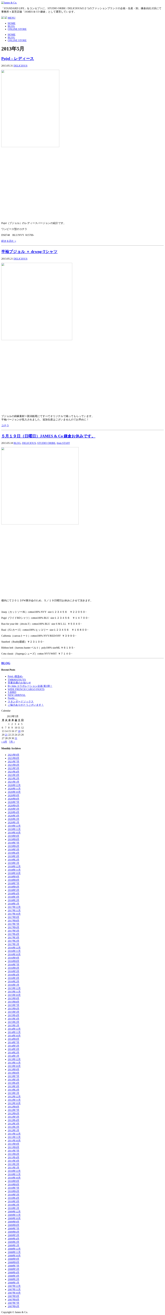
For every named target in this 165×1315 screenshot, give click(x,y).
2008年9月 (13, 1259)
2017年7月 (13, 924)
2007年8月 (13, 1299)
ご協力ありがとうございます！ (26, 705)
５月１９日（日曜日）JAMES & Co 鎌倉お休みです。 (48, 436)
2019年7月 (13, 842)
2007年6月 (13, 1306)
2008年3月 (13, 1276)
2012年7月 (13, 1110)
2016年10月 (14, 954)
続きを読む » (8, 241)
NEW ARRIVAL (17, 695)
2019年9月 (13, 836)
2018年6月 (13, 886)
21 (6, 734)
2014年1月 (13, 1056)
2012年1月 (13, 1130)
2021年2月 (13, 778)
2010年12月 (14, 1171)
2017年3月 (13, 937)
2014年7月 (13, 1042)
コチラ (5, 425)
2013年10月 (14, 1066)
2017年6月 (13, 927)
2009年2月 (13, 1242)
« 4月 (4, 741)
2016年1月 (13, 985)
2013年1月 (13, 1093)
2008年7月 (13, 1265)
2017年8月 (13, 920)
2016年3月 (13, 978)
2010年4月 (13, 1198)
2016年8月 (13, 961)
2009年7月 (13, 1228)
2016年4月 (13, 974)
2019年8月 (13, 839)
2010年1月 (13, 1208)
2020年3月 (13, 815)
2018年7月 (13, 883)
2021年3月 (13, 775)
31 (16, 738)
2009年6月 (13, 1232)
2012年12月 (14, 1096)
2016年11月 (14, 951)
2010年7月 (13, 1188)
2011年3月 (13, 1161)
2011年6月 (13, 1154)
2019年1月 (13, 863)
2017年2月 (13, 941)
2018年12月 (14, 866)
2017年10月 (14, 913)
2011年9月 (13, 1144)
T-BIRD (12, 692)
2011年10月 (14, 1140)
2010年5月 (13, 1194)
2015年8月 (13, 1001)
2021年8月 (13, 758)
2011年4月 (13, 1157)
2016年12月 (14, 947)
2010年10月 (14, 1177)
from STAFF (63, 443)
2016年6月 (13, 968)
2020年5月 (13, 809)
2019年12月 (14, 826)
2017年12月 (14, 907)
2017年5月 (13, 930)
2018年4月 (13, 893)
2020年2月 (13, 819)
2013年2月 (13, 1089)
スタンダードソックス (21, 701)
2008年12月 (14, 1248)
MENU (11, 17)
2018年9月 (13, 876)
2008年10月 (14, 1255)
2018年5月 (13, 890)
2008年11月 (14, 1252)
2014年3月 (13, 1049)
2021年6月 (13, 765)
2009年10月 (14, 1218)
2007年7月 (13, 1303)
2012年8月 (13, 1106)
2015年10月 (14, 995)
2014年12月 (14, 1029)
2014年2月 (13, 1052)
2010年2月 (13, 1204)
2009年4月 (13, 1238)
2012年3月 (13, 1123)
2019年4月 (13, 853)
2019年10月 (14, 832)
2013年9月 (13, 1069)
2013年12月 (14, 1059)
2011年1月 (13, 1167)
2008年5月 (13, 1269)
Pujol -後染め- (15, 676)
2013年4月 (13, 1083)
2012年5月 (13, 1117)
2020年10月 (14, 792)
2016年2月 (13, 981)
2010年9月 (13, 1181)
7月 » (12, 741)
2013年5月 (13, 1079)
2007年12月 (14, 1286)
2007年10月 (14, 1292)
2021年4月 (13, 771)
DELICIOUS (20, 65)
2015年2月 (13, 1022)
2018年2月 (13, 900)
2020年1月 (13, 822)
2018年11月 (14, 870)
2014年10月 (14, 1035)
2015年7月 (13, 1005)
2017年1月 (13, 944)
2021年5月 (13, 768)
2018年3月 (13, 897)
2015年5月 (13, 1012)
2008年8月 (13, 1262)
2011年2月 (13, 1164)
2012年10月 (14, 1103)
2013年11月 (14, 1062)
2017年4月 (13, 934)
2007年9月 (13, 1296)
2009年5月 (13, 1235)
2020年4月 (13, 812)
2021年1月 (13, 782)
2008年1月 (13, 1282)
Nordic (12, 698)
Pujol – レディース (17, 58)
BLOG (11, 26)
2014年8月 (13, 1039)
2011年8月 (13, 1147)
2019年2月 (13, 859)
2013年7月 (13, 1076)
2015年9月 (13, 998)
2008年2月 (13, 1279)
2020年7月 (13, 802)
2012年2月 (13, 1127)
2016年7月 (13, 964)
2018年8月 (13, 880)
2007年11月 (14, 1289)
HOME (11, 23)
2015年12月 (14, 988)
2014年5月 (13, 1045)
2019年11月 (14, 829)
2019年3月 (13, 856)
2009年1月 (13, 1245)
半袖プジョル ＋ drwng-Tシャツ (29, 251)
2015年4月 (13, 1015)
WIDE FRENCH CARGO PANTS (26, 689)
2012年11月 (14, 1100)
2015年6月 (13, 1008)
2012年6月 (13, 1113)
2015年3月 (13, 1018)
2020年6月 (13, 805)
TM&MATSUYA (17, 679)
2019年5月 (13, 849)
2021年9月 (13, 754)
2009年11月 (14, 1215)
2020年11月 (14, 788)
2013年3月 (13, 1086)
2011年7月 (13, 1150)
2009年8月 (13, 1225)
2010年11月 (14, 1174)
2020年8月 (13, 798)
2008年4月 (13, 1272)
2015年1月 (13, 1025)
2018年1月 (13, 903)
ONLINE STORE (17, 29)
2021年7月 (13, 761)
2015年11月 (14, 991)
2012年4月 (13, 1120)
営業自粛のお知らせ (19, 682)
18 (19, 731)
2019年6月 (13, 846)
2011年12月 (14, 1133)
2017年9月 (13, 917)
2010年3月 (13, 1201)
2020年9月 (13, 795)
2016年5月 (13, 971)
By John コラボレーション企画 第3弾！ (30, 686)
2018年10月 (14, 873)
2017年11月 (14, 910)
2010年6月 (13, 1191)
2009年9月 (13, 1221)
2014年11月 (14, 1032)
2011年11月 (14, 1137)
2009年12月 (14, 1211)
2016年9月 (13, 957)
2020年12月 (14, 785)
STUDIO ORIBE (46, 443)
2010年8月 (13, 1184)
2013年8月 (13, 1073)
